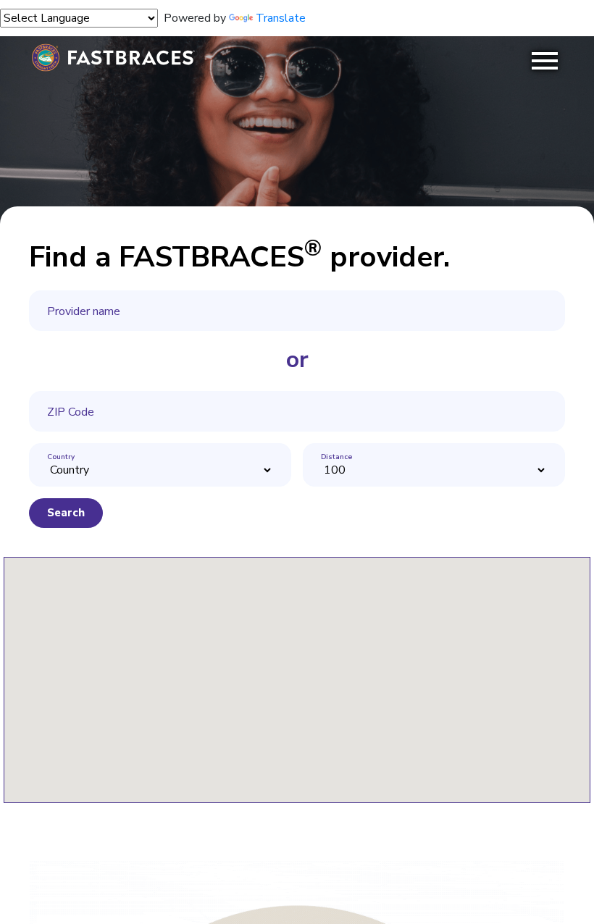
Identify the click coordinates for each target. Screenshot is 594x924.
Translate (281, 18)
